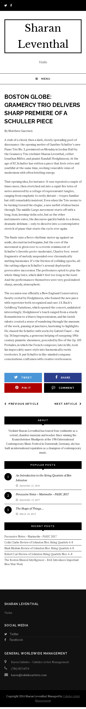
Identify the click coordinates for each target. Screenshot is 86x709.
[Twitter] (6, 5)
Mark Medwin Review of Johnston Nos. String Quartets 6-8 (39, 548)
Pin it (26, 387)
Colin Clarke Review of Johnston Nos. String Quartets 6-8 (38, 542)
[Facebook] (11, 5)
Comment (66, 387)
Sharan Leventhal (43, 36)
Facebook (16, 639)
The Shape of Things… (30, 508)
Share (65, 377)
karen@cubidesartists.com (29, 675)
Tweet (26, 377)
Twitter (14, 634)
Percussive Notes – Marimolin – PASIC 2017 (42, 494)
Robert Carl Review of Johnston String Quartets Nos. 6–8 (38, 554)
